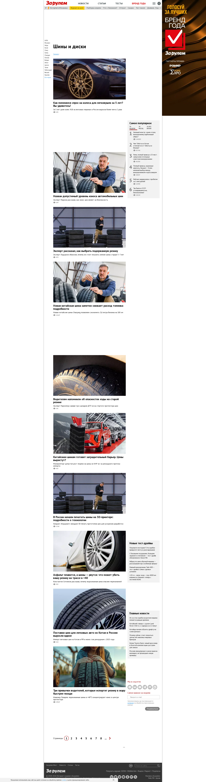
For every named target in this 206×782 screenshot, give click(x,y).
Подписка (156, 771)
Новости (83, 3)
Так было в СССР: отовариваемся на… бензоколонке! (140, 190)
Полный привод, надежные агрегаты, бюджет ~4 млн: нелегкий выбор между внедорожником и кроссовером (145, 169)
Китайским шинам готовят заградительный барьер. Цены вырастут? (88, 458)
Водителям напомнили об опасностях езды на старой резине (86, 400)
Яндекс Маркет (144, 771)
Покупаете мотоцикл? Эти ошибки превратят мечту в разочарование (142, 549)
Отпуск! (122, 8)
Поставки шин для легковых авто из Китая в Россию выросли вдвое (85, 634)
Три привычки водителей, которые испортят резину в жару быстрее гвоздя (89, 692)
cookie (64, 780)
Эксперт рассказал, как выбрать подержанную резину (85, 251)
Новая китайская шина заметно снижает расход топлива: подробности (88, 307)
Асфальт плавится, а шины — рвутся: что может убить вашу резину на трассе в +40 (86, 576)
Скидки (131, 8)
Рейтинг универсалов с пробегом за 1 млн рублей (145, 180)
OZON (123, 771)
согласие (130, 703)
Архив (158, 778)
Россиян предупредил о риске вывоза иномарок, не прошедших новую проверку (143, 653)
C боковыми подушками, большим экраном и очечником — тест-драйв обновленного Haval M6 (143, 555)
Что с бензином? (110, 8)
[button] (114, 780)
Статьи (102, 3)
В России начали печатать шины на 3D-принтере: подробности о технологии (83, 518)
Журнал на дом (77, 8)
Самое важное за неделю (138, 693)
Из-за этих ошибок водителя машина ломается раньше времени (143, 619)
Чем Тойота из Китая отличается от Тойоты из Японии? (142, 145)
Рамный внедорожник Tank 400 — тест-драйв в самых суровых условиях (142, 569)
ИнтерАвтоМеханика (58, 8)
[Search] (158, 765)
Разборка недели (94, 8)
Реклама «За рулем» (152, 776)
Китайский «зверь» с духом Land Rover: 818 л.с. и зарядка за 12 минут (143, 625)
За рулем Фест (51, 765)
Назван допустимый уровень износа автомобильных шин (88, 196)
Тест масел (140, 8)
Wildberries (131, 771)
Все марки (48, 77)
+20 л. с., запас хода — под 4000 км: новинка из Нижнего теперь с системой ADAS (143, 577)
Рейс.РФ (151, 778)
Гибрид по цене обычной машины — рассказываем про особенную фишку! (143, 562)
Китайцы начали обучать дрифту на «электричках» (143, 630)
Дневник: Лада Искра (156, 8)
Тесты (119, 3)
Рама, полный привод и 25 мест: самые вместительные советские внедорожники (145, 157)
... (106, 738)
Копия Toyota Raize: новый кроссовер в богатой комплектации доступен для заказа (143, 645)
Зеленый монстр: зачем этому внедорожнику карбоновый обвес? (144, 134)
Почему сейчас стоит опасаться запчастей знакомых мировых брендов (141, 637)
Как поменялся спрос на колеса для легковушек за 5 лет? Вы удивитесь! (88, 104)
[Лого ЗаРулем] (56, 3)
